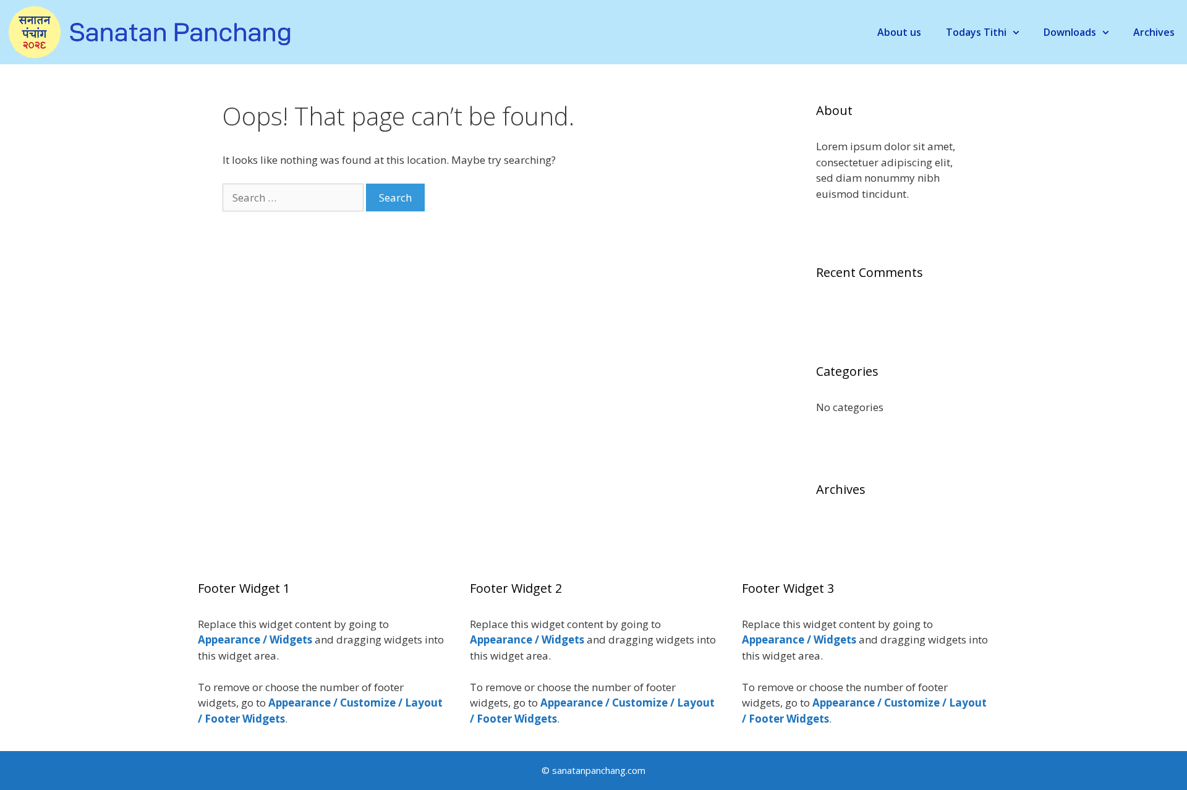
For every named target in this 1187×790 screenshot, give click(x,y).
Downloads (1070, 32)
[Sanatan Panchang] (147, 31)
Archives (1154, 32)
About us (899, 32)
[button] (1018, 32)
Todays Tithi (976, 32)
